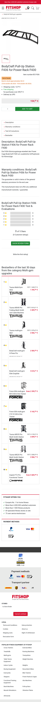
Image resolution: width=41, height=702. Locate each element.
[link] (11, 529)
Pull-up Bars (26, 686)
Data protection (27, 625)
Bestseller (8, 135)
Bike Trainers (26, 673)
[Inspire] (15, 480)
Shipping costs (8, 633)
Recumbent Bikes (28, 669)
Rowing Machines (28, 651)
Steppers (6, 677)
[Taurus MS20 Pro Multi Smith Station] (24, 449)
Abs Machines (27, 680)
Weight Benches (27, 659)
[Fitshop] (13, 8)
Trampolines (26, 655)
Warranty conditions (12, 127)
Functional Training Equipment (10, 682)
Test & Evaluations (12, 131)
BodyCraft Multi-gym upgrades (13, 14)
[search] (33, 8)
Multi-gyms (7, 655)
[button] (6, 59)
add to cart (27, 109)
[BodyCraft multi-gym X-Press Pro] (24, 345)
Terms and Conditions (10, 625)
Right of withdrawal (28, 633)
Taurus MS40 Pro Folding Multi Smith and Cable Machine (16, 310)
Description (9, 122)
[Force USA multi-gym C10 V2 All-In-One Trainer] (24, 406)
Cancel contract (20, 614)
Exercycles (7, 673)
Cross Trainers (8, 648)
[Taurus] (15, 293)
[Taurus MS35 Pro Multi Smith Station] (24, 429)
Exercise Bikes (27, 648)
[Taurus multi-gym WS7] (24, 325)
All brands (7, 696)
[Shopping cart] (38, 8)
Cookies (5, 629)
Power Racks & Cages (29, 677)
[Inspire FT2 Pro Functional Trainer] (24, 469)
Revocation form (8, 637)
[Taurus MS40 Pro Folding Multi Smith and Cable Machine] (24, 302)
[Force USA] (15, 397)
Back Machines (9, 686)
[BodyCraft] (9, 18)
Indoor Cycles (8, 665)
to (7, 607)
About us (25, 629)
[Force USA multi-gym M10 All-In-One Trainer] (24, 386)
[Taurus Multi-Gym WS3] (24, 282)
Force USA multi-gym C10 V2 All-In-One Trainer (17, 414)
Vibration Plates (27, 690)
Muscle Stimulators (10, 690)
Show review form (20, 243)
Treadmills (7, 651)
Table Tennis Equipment (8, 660)
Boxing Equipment (10, 669)
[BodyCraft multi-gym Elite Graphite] (24, 365)
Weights (25, 665)
